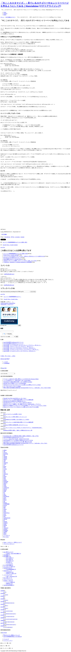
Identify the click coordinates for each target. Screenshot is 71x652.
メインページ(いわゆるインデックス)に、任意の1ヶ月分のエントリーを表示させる (24, 256)
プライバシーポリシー (8, 543)
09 (7, 594)
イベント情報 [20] (10, 582)
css (4, 465)
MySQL (5, 505)
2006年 (2, 625)
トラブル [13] (9, 563)
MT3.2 (4, 498)
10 (5, 594)
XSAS (4, 534)
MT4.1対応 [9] (9, 559)
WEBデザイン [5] (7, 570)
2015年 (2, 601)
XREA (4, 532)
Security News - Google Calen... (11, 299)
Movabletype (7, 237)
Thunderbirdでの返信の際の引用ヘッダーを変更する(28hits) (17, 381)
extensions (5, 473)
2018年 (2, 596)
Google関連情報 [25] (11, 569)
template (22, 237)
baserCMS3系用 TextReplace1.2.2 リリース (13, 343)
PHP (4, 507)
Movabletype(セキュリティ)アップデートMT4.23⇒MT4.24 (17, 402)
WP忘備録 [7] (6, 555)
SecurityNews (6, 512)
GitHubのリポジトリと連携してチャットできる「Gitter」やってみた (20, 260)
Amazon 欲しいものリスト (7, 304)
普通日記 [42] (9, 583)
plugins (5, 509)
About (4, 12)
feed (4, 475)
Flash (4, 477)
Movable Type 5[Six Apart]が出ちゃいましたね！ (14, 398)
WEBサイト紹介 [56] (11, 573)
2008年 (2, 620)
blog (4, 455)
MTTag (12, 237)
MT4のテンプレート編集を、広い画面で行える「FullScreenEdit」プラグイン (22, 404)
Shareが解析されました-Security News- (12, 259)
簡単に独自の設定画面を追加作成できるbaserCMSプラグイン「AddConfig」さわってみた (25, 443)
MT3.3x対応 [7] (9, 557)
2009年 (2, 617)
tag (4, 520)
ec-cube (5, 469)
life (4, 492)
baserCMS (5, 454)
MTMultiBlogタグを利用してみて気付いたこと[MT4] (16, 419)
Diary (4, 467)
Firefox (5, 476)
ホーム (2, 17)
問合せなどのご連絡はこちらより (11, 635)
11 (5, 611)
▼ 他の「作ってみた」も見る (8, 356)
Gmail (4, 485)
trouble (4, 524)
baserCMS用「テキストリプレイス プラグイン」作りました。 (18, 346)
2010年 (2, 615)
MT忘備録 (4, 234)
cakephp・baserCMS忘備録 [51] (13, 553)
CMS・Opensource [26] (11, 576)
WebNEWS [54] (9, 572)
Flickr (4, 478)
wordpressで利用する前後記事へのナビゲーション (15, 425)
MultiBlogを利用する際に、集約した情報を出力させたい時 (17, 430)
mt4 (4, 501)
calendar (5, 457)
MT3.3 (4, 500)
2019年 (2, 593)
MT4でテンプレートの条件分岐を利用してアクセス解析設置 (18, 399)
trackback (5, 522)
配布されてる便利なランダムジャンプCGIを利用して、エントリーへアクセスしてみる (24, 405)
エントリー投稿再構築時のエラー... (12, 296)
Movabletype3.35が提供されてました (12, 257)
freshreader (5, 481)
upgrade (5, 525)
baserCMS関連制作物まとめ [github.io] (12, 636)
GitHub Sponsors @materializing (8, 303)
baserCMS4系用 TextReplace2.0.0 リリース (13, 342)
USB (4, 526)
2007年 (2, 623)
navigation (17, 237)
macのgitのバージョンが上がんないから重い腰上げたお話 (17, 441)
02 (7, 600)
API (4, 451)
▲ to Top (3, 247)
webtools (5, 529)
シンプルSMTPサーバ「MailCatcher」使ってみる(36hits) (17, 380)
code (4, 461)
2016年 (2, 598)
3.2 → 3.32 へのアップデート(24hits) (12, 386)
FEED (4, 14)
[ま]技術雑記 (6, 363)
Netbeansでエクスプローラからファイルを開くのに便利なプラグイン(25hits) (22, 384)
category (5, 459)
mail (4, 493)
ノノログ (5, 361)
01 (5, 592)
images (4, 490)
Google (5, 486)
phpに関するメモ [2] (8, 552)
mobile (4, 495)
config (4, 464)
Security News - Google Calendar (10, 244)
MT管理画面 (6, 504)
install (4, 491)
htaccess (5, 488)
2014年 (2, 604)
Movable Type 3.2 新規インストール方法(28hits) (14, 383)
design (4, 466)
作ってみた (6, 536)
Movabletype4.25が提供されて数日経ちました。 (15, 401)
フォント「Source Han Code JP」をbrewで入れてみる (16, 438)
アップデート (6, 535)
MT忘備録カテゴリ (10, 17)
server (4, 514)
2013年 (2, 607)
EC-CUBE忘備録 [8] (8, 565)
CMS (4, 460)
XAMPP (5, 531)
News (4, 506)
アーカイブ (6, 639)
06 (10, 619)
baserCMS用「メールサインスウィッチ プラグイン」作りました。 (19, 351)
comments (5, 462)
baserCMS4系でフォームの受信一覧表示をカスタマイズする (18, 440)
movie (4, 497)
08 (7, 602)
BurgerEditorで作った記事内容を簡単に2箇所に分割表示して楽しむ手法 (20, 436)
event (4, 472)
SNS (4, 516)
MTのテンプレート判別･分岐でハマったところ (15, 416)
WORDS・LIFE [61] (8, 580)
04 (8, 602)
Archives (5, 13)
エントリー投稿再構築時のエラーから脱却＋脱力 (15, 242)
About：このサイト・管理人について (12, 542)
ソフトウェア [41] (7, 575)
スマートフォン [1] (8, 579)
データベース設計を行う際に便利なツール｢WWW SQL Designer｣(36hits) (21, 379)
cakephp (5, 456)
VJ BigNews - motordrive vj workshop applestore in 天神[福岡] (17, 262)
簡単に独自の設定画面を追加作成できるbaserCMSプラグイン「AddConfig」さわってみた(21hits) (27, 387)
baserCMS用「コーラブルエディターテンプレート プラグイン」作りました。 (22, 345)
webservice (5, 527)
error (4, 471)
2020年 (2, 590)
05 (3, 597)
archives (5, 452)
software (5, 519)
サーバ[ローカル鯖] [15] (9, 566)
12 (3, 592)
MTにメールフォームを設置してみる (12, 414)
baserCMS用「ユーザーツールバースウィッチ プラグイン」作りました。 (21, 349)
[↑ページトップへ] (7, 640)
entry (4, 470)
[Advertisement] (17, 23)
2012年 (2, 609)
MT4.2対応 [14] (9, 560)
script (4, 510)
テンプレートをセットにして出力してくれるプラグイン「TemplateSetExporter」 (23, 427)
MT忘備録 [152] (7, 556)
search (4, 511)
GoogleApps (6, 487)
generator (5, 482)
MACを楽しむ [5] (7, 577)
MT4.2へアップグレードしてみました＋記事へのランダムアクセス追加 (21, 407)
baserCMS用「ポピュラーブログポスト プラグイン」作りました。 (19, 348)
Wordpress (5, 530)
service (4, 515)
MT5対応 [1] (9, 562)
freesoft (5, 480)
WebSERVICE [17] (7, 568)
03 (5, 600)
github (4, 483)
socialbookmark (6, 517)
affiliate (5, 450)
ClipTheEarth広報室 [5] (8, 585)
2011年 (2, 612)
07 (8, 611)
